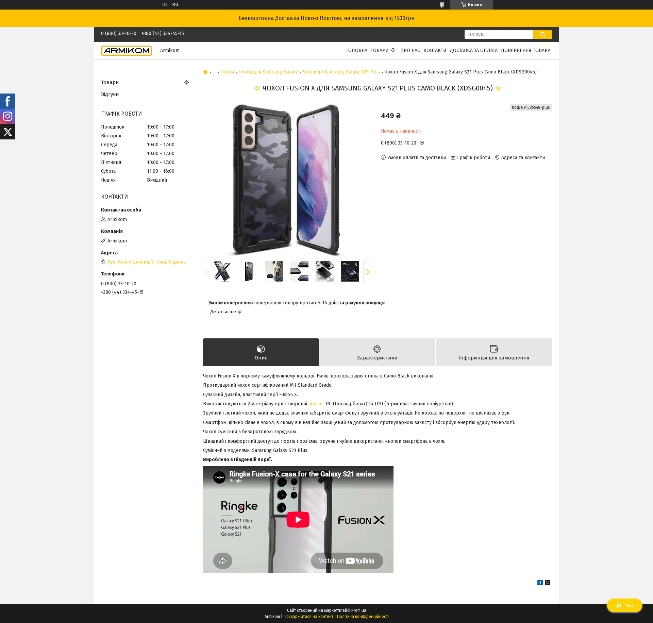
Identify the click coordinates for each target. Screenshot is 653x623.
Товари (380, 50)
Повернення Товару (525, 50)
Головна (356, 50)
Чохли (227, 72)
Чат (629, 605)
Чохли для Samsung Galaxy (268, 72)
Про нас (410, 50)
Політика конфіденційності (363, 616)
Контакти (435, 50)
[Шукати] (542, 34)
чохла (314, 404)
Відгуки (110, 94)
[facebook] (540, 584)
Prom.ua (358, 610)
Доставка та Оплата (474, 50)
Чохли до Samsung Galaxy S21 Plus (341, 72)
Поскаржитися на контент (308, 616)
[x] (547, 584)
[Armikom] (126, 50)
